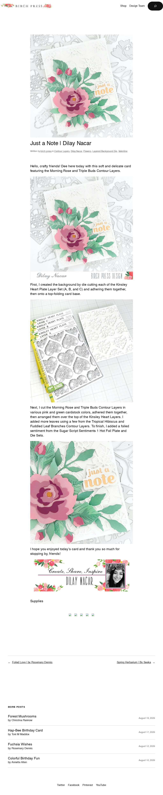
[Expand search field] (155, 6)
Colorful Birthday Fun (24, 760)
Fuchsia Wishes (20, 746)
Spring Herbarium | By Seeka (134, 662)
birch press (46, 151)
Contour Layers (62, 151)
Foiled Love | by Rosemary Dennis (32, 662)
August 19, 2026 (147, 718)
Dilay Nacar (76, 151)
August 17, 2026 (147, 732)
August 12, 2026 (147, 746)
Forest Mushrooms (22, 718)
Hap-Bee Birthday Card (25, 732)
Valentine (123, 151)
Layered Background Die (104, 151)
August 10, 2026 (147, 760)
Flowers (87, 151)
